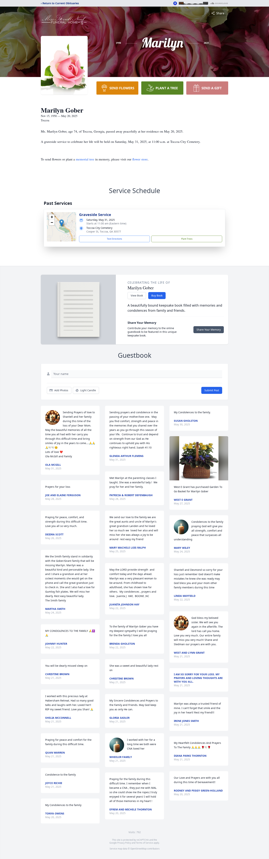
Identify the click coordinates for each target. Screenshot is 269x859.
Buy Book (156, 295)
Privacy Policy (124, 842)
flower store (140, 159)
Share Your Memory (209, 329)
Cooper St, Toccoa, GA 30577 (103, 231)
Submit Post (211, 390)
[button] (61, 223)
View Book (137, 295)
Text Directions (114, 238)
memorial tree (85, 159)
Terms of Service (144, 842)
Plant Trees (187, 238)
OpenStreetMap (138, 848)
